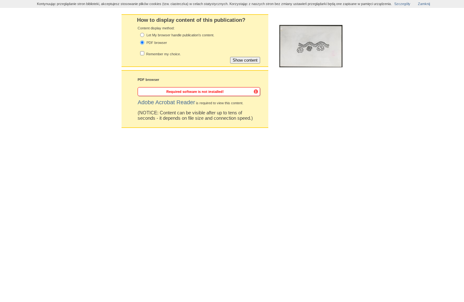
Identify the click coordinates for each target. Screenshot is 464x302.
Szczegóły (402, 4)
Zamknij (424, 4)
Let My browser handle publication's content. (180, 35)
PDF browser (156, 43)
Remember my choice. (163, 54)
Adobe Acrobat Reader (166, 102)
